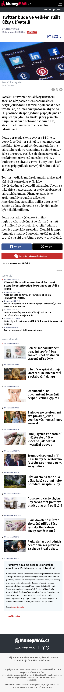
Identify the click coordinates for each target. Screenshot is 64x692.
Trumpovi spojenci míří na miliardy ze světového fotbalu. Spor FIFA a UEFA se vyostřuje (45, 461)
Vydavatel (44, 657)
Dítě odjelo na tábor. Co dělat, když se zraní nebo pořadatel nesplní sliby (45, 480)
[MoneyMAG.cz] (16, 3)
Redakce (24, 657)
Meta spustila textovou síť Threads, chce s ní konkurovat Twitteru (27, 296)
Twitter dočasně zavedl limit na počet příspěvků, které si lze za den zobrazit (32, 305)
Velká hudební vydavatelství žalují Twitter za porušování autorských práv (27, 314)
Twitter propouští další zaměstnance (23, 330)
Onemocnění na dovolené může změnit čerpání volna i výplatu (43, 394)
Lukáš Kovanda (17, 607)
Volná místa (44, 660)
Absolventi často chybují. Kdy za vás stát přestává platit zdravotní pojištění (45, 502)
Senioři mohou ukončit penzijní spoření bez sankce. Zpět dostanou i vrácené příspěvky (44, 353)
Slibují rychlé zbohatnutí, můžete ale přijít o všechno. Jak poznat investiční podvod (45, 439)
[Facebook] (53, 89)
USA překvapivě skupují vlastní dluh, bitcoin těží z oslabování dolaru (44, 373)
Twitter (13, 263)
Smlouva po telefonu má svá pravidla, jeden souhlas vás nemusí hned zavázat (45, 418)
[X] (57, 89)
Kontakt (34, 657)
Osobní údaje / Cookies (25, 660)
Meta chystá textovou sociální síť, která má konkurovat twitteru (33, 323)
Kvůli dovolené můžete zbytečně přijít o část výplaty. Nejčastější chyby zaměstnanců (43, 525)
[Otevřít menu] (60, 3)
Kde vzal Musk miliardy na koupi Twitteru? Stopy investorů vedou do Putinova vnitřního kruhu (31, 286)
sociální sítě (24, 263)
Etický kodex (13, 657)
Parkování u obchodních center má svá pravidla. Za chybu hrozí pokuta (44, 545)
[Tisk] (61, 89)
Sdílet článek (55, 36)
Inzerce (54, 657)
